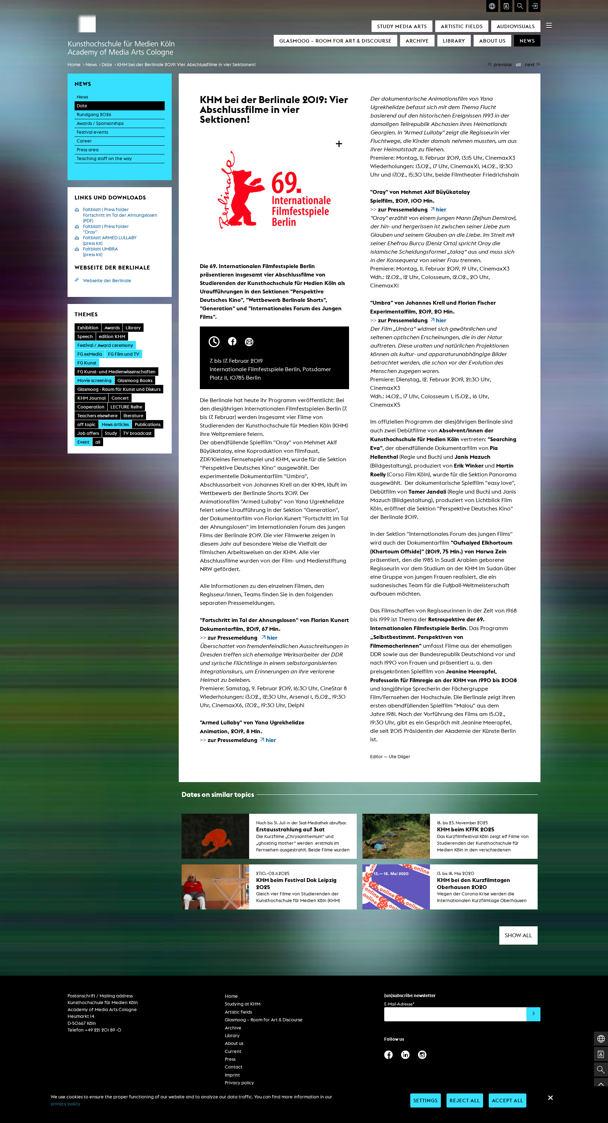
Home (74, 64)
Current (233, 1051)
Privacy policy (239, 1082)
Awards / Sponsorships (100, 123)
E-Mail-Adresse (399, 1004)
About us (492, 41)
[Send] (533, 1014)
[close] (550, 1098)
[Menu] (548, 25)
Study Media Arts (402, 26)
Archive (417, 41)
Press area (88, 149)
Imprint (232, 1075)
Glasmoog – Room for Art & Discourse (335, 41)
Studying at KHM (242, 1004)
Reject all (465, 1100)
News (527, 41)
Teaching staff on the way (104, 158)
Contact (233, 1067)
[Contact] (506, 6)
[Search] (520, 6)
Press (230, 1059)
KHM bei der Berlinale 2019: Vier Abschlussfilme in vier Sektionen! (186, 64)
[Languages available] (492, 6)
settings (425, 1100)
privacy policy (65, 1103)
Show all (518, 935)
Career (84, 141)
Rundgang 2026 (94, 114)
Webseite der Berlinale (107, 280)
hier (272, 637)
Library (454, 41)
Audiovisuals (516, 26)
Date (107, 64)
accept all (507, 1100)
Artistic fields (462, 26)
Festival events (92, 132)
